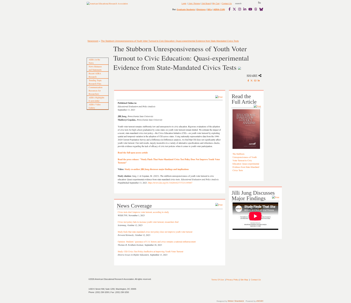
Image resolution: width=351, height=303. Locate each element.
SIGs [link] (209, 9)
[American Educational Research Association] (107, 4)
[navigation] (97, 25)
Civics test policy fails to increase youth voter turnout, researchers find (148, 221)
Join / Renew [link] (194, 3)
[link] (230, 9)
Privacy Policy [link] (232, 280)
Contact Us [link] (227, 3)
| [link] (220, 3)
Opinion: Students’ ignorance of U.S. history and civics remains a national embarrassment (157, 241)
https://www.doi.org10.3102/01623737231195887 (170, 182)
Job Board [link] (206, 3)
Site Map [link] (244, 280)
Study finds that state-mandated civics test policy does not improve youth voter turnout (155, 231)
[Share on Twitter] (251, 80)
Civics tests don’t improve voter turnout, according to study (144, 212)
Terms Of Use (217, 280)
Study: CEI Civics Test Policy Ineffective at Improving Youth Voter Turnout (150, 251)
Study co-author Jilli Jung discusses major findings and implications (157, 169)
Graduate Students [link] (186, 9)
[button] (259, 2)
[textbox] (241, 3)
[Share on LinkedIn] (259, 80)
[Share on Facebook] (248, 80)
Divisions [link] (201, 9)
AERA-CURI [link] (219, 9)
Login (184, 3)
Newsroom (93, 41)
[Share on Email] (255, 80)
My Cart (216, 3)
